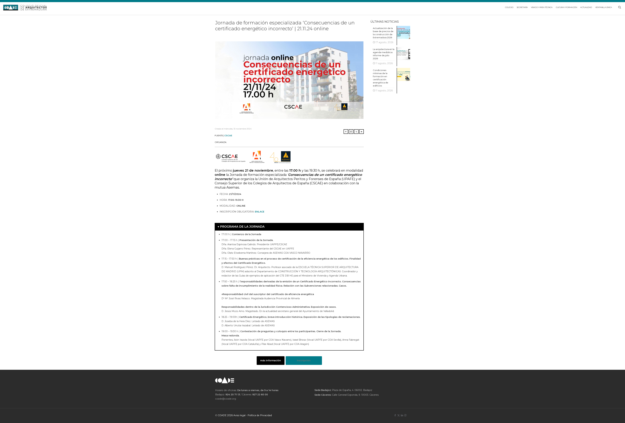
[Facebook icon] (395, 415)
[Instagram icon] (405, 415)
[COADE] (25, 7)
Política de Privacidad (260, 415)
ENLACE (259, 211)
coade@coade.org (225, 398)
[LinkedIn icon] (402, 415)
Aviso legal (239, 415)
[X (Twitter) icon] (398, 415)
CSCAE (228, 135)
